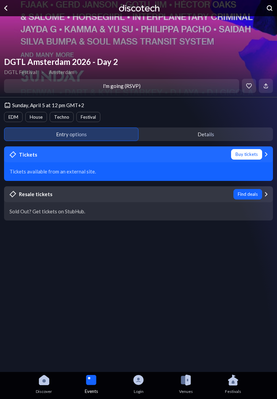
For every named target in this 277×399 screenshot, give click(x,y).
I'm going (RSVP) (122, 86)
